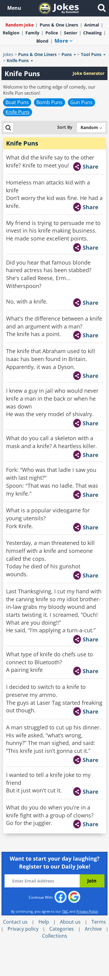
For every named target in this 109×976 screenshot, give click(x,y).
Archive (93, 928)
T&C (65, 911)
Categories (61, 928)
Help (43, 921)
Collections (54, 935)
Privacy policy (23, 928)
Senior (70, 33)
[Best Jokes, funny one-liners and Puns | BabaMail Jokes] (59, 8)
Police (51, 33)
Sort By (64, 127)
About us (70, 921)
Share (90, 166)
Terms (98, 921)
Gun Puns (81, 102)
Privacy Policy (87, 911)
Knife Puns (17, 112)
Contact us (15, 921)
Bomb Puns (49, 102)
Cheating (92, 33)
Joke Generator (88, 73)
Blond (42, 41)
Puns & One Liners (59, 25)
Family (32, 33)
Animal (91, 25)
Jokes (8, 54)
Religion (11, 33)
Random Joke (19, 25)
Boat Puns (17, 102)
